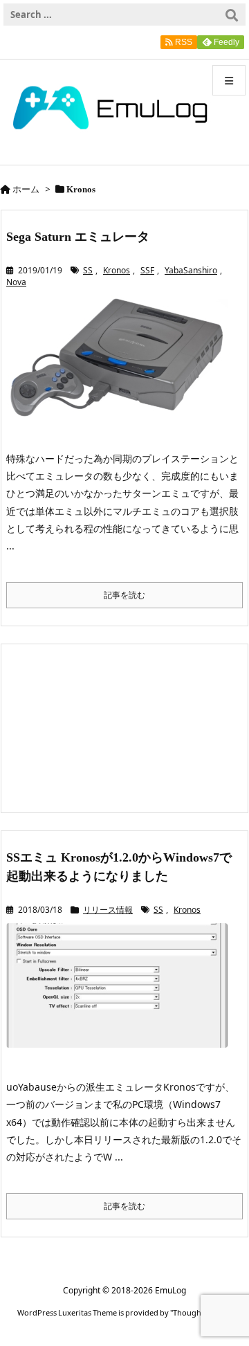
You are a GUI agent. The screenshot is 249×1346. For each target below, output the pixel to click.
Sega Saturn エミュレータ (77, 237)
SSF (147, 270)
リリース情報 (108, 910)
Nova (16, 282)
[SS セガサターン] (122, 366)
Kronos (116, 270)
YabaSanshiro (191, 270)
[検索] (231, 14)
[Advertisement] (124, 727)
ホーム (25, 189)
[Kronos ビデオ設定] (122, 994)
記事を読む (124, 595)
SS (88, 270)
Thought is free (200, 1312)
